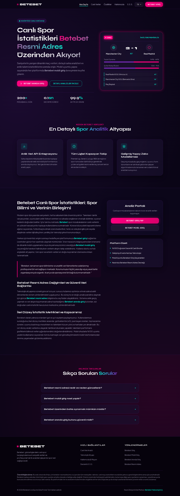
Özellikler (108, 4)
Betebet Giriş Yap (135, 221)
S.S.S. (130, 4)
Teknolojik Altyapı (87, 455)
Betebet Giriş (154, 4)
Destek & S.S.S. (86, 464)
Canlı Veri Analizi (86, 450)
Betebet (31, 4)
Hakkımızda (119, 4)
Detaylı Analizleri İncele (65, 83)
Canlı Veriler (96, 4)
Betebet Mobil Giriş (135, 228)
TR (138, 4)
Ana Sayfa (83, 4)
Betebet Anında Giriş (34, 83)
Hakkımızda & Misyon (88, 460)
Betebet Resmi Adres (133, 464)
